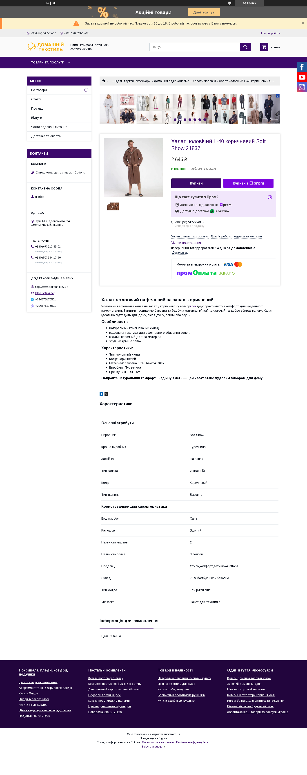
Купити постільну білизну (105, 678)
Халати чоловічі (204, 81)
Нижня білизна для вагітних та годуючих (255, 700)
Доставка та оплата (46, 136)
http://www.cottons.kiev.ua (51, 286)
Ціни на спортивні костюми (246, 689)
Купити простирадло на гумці (109, 700)
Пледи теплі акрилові (34, 699)
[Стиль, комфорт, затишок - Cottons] (46, 51)
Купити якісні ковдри (33, 704)
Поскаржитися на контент (158, 742)
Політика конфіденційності (193, 742)
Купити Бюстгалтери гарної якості (251, 695)
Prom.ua (174, 734)
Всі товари (39, 90)
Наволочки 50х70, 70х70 (105, 712)
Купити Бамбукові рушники (176, 700)
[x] (106, 395)
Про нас (37, 108)
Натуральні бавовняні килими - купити (184, 678)
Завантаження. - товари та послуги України (257, 712)
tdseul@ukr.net (44, 293)
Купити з (240, 183)
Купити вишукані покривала (38, 682)
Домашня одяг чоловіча (171, 81)
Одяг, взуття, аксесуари (133, 81)
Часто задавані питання (49, 127)
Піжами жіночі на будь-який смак (250, 706)
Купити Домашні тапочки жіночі (249, 678)
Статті (36, 99)
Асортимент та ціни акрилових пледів (45, 687)
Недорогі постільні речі (104, 695)
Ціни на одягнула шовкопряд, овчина (45, 710)
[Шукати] (245, 47)
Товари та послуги (47, 62)
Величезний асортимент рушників (181, 695)
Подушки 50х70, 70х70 (34, 716)
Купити (196, 183)
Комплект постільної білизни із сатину (114, 683)
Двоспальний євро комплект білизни (114, 689)
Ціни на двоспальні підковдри (109, 706)
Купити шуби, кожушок (173, 689)
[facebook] (101, 395)
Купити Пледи (28, 693)
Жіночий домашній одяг (244, 683)
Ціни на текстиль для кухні (176, 683)
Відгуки (36, 117)
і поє (193, 306)
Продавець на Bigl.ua (153, 738)
